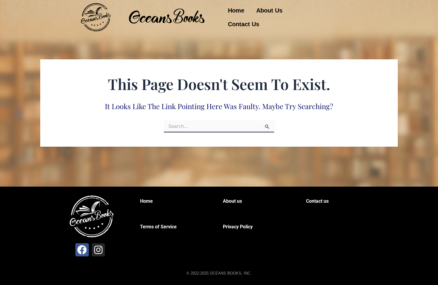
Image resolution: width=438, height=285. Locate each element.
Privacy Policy (238, 227)
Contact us (317, 201)
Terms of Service (158, 227)
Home (236, 10)
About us (232, 201)
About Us (269, 10)
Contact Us (243, 24)
